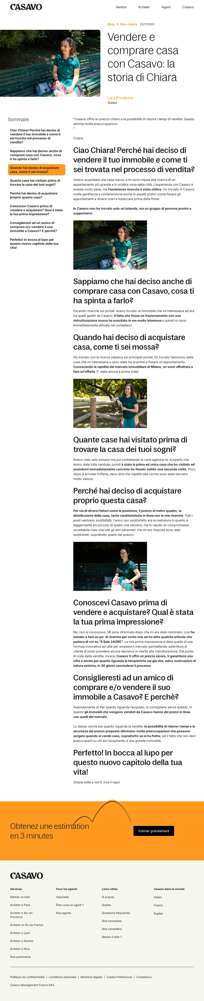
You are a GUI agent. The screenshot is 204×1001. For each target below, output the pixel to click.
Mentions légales (91, 977)
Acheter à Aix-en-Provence (21, 915)
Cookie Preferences (119, 977)
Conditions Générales (62, 977)
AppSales (62, 897)
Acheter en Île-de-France (26, 925)
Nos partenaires (20, 956)
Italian (158, 897)
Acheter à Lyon (20, 933)
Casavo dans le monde (169, 889)
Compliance (144, 977)
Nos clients (128, 24)
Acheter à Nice (20, 948)
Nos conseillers (112, 929)
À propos (108, 897)
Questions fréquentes (116, 913)
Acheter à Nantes (21, 941)
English (158, 913)
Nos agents (63, 913)
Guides (106, 905)
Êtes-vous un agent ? (70, 905)
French (158, 905)
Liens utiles (110, 889)
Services (16, 889)
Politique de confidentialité (27, 977)
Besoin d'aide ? (112, 937)
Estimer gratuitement (153, 831)
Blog (111, 24)
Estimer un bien (20, 897)
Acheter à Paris (20, 905)
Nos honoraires (112, 921)
